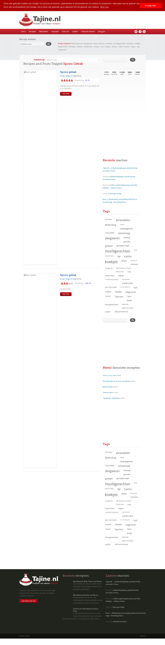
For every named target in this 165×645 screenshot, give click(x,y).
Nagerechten (63, 47)
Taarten (114, 47)
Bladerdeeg (110, 225)
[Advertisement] (122, 99)
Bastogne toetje (115, 194)
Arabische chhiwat (88, 31)
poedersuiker (127, 283)
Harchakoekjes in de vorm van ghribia (116, 381)
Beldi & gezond (77, 43)
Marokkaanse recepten (123, 268)
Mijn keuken (43, 31)
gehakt (109, 246)
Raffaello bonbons (120, 622)
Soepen (107, 47)
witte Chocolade (127, 308)
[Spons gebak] (40, 167)
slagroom (131, 292)
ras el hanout (125, 287)
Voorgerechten (111, 304)
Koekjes (137, 43)
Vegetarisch (62, 50)
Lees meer (65, 94)
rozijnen (108, 292)
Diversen (102, 43)
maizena (134, 264)
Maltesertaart (108, 387)
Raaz (104, 199)
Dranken (109, 43)
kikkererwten (109, 256)
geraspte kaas (123, 245)
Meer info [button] (104, 7)
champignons (126, 228)
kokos (124, 261)
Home (23, 31)
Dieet (95, 43)
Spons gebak (68, 72)
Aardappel (108, 219)
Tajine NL (106, 168)
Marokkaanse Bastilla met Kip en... (86, 595)
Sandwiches (88, 47)
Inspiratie (55, 31)
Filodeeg (126, 238)
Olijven (121, 276)
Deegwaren (88, 43)
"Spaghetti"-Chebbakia (111, 398)
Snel (102, 47)
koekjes (111, 262)
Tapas (133, 47)
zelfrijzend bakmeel (121, 312)
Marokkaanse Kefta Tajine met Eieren (87, 581)
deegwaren (112, 238)
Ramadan (72, 47)
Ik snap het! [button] (150, 6)
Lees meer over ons (28, 601)
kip (119, 256)
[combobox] (73, 60)
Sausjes (96, 47)
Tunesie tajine (108, 392)
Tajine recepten (124, 47)
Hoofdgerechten (120, 43)
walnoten (125, 304)
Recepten (32, 31)
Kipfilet (128, 256)
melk (129, 272)
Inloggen (101, 31)
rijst (135, 287)
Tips (138, 47)
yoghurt (108, 312)
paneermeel (126, 279)
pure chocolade (111, 287)
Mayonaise (120, 272)
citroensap (124, 233)
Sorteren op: (39, 60)
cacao (122, 224)
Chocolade (109, 233)
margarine (109, 268)
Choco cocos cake (109, 375)
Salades (80, 47)
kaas (135, 250)
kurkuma (133, 260)
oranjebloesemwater (112, 279)
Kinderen (130, 43)
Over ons (65, 31)
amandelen (123, 220)
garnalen (126, 242)
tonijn (129, 300)
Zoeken (75, 31)
